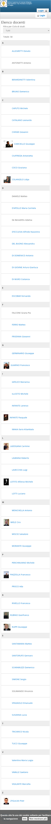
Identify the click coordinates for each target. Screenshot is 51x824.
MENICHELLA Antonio (22, 510)
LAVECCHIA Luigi (19, 470)
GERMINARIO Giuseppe (23, 353)
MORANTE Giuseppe (21, 546)
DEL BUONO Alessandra (23, 243)
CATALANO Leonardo (22, 120)
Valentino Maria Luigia (22, 760)
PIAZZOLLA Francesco (20, 574)
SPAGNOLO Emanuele (22, 703)
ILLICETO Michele (20, 393)
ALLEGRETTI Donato (21, 51)
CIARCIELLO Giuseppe (24, 144)
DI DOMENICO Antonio (22, 255)
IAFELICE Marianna (21, 382)
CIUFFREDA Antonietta (22, 155)
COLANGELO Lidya (20, 179)
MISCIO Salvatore (20, 534)
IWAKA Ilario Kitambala (23, 429)
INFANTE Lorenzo (20, 405)
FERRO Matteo (18, 324)
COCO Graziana (19, 167)
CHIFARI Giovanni (20, 132)
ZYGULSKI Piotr (17, 800)
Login (41, 10)
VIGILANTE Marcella (21, 784)
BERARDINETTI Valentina (23, 79)
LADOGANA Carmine (20, 446)
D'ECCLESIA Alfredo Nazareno (26, 231)
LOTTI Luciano (18, 493)
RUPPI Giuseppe (19, 627)
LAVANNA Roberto (20, 458)
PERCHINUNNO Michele (23, 562)
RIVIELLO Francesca (21, 603)
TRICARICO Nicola (20, 731)
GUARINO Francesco (20, 365)
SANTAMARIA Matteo (22, 643)
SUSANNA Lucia (19, 715)
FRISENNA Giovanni (21, 336)
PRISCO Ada (17, 586)
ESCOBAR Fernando (21, 296)
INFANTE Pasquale (18, 417)
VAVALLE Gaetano (20, 772)
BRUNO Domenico (20, 91)
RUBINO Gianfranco (19, 615)
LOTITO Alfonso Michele (21, 481)
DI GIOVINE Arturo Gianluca (25, 267)
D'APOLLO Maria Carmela (24, 208)
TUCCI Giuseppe (19, 743)
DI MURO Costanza (21, 279)
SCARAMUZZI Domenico (23, 667)
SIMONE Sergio (19, 679)
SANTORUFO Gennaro (22, 655)
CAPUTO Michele (20, 108)
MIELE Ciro (15, 522)
